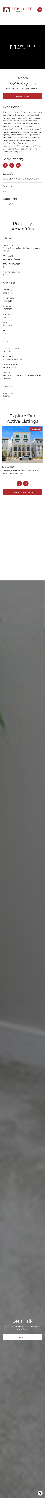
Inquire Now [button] (22, 96)
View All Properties (22, 492)
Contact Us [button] (22, 1337)
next (26, 483)
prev (19, 483)
